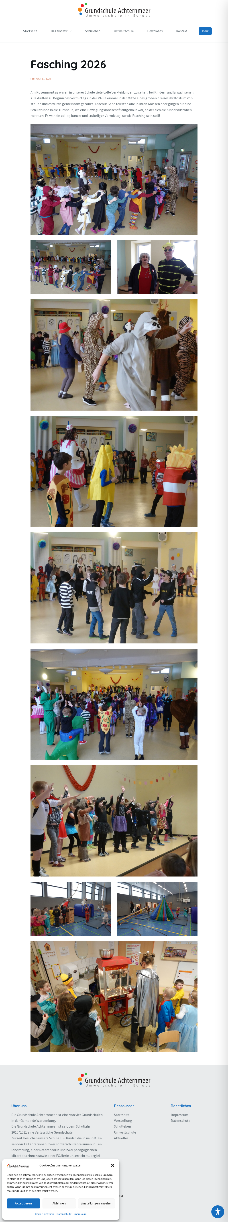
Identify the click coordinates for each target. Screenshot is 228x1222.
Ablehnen (59, 1203)
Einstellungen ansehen (96, 1203)
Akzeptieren (23, 1203)
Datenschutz (64, 1214)
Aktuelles (121, 1138)
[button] (112, 1165)
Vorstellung (123, 1120)
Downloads (155, 31)
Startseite (30, 31)
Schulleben (92, 31)
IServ (205, 31)
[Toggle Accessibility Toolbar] (218, 1212)
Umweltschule (124, 31)
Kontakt (181, 31)
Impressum (80, 1214)
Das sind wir (59, 31)
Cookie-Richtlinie (44, 1214)
